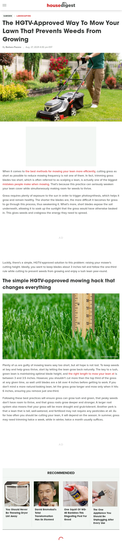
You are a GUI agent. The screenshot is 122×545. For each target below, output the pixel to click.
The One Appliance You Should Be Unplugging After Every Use (103, 516)
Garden (7, 15)
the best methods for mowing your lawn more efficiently (60, 171)
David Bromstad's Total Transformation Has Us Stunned (45, 515)
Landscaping (24, 15)
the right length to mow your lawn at (91, 374)
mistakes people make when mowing (26, 184)
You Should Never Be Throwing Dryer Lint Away (17, 513)
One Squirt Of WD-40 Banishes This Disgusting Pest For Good (75, 515)
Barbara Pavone (13, 47)
